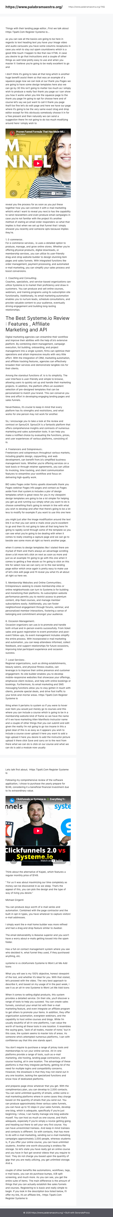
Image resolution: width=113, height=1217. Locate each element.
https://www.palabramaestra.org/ (34, 7)
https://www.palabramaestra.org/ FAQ (86, 7)
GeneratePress (82, 1212)
